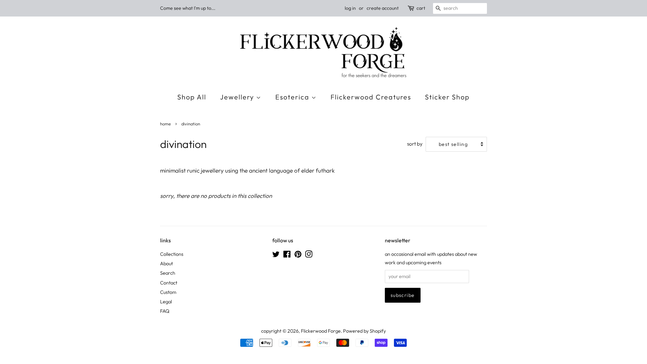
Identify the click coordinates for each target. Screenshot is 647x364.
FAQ (165, 311)
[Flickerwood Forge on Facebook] (287, 255)
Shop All (191, 97)
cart (421, 8)
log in (350, 8)
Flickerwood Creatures (371, 97)
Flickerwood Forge (321, 331)
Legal (166, 302)
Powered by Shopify (364, 331)
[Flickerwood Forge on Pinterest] (298, 255)
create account (383, 8)
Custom (168, 292)
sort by (415, 144)
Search (167, 273)
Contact (168, 283)
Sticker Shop (447, 97)
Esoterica (293, 97)
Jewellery (238, 97)
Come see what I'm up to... (187, 8)
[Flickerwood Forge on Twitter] (276, 255)
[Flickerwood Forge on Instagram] (308, 255)
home (165, 123)
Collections (171, 254)
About (166, 264)
